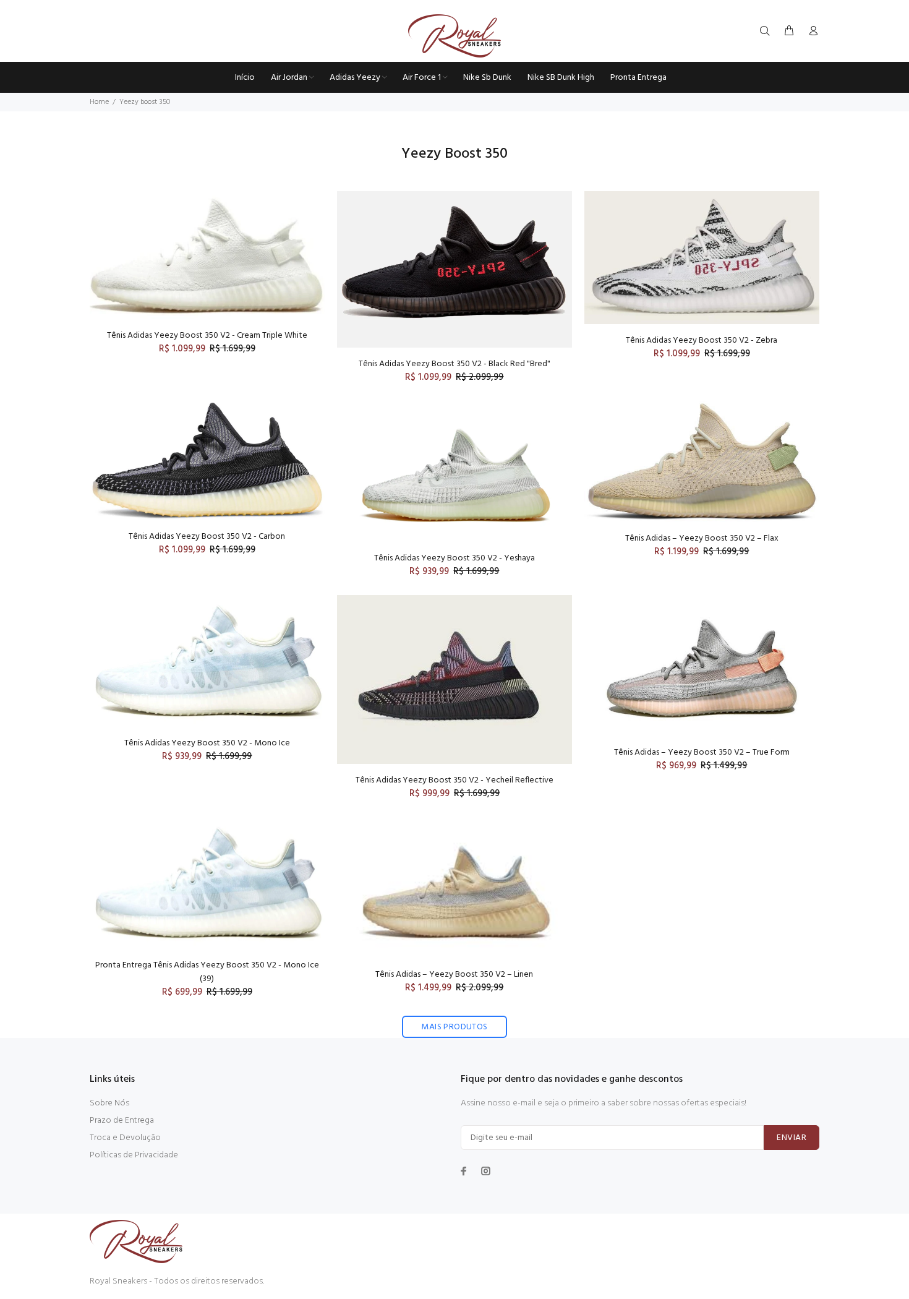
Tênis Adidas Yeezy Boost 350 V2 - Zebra (701, 340)
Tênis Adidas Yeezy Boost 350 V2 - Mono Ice (207, 743)
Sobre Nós (109, 1103)
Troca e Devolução (125, 1138)
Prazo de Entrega (122, 1120)
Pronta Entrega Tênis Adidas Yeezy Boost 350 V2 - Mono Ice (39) (207, 972)
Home (99, 102)
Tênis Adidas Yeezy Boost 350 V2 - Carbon (207, 536)
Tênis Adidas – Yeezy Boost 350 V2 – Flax (702, 538)
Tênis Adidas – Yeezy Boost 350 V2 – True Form (702, 752)
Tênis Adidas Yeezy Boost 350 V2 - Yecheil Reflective (454, 780)
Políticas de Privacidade (134, 1155)
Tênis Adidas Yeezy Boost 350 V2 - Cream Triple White (207, 335)
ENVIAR (791, 1138)
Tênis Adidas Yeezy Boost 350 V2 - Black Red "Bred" (454, 364)
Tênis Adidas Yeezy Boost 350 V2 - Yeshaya (454, 558)
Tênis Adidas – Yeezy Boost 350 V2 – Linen (454, 974)
